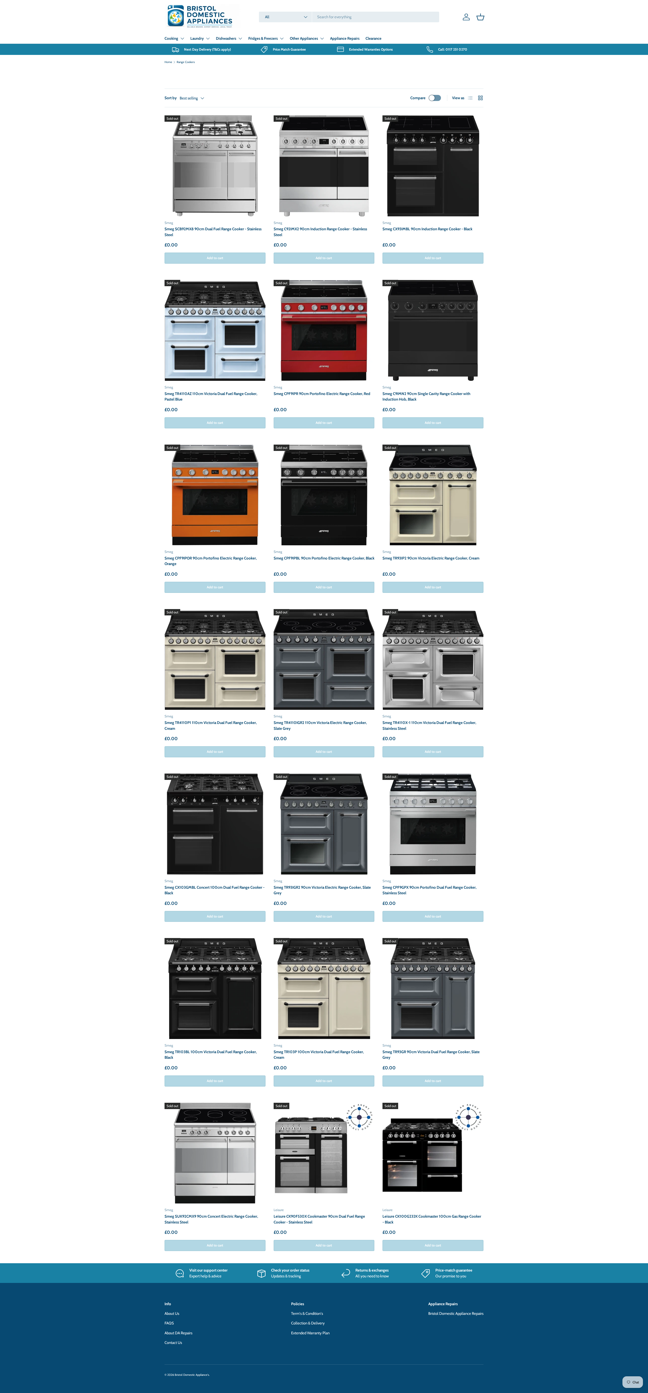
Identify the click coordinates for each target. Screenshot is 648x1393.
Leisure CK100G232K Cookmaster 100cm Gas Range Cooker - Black (431, 1219)
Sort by (171, 98)
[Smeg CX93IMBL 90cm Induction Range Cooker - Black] (432, 165)
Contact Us (173, 1342)
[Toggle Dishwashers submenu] (240, 38)
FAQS (169, 1323)
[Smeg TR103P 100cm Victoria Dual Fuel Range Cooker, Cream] (324, 988)
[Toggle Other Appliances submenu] (322, 38)
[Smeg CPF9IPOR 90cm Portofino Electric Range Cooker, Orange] (215, 495)
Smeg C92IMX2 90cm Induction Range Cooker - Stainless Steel (320, 232)
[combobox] (349, 17)
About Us (172, 1313)
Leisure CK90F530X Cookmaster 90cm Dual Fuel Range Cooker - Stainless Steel (319, 1219)
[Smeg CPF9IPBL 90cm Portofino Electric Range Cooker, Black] (324, 495)
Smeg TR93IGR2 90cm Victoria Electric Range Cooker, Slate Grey (322, 890)
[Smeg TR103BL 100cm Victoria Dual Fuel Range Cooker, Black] (215, 988)
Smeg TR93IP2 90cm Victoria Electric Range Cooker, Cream (430, 558)
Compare (418, 98)
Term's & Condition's (307, 1313)
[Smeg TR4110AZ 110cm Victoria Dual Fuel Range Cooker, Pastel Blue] (215, 330)
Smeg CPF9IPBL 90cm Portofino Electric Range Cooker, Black (324, 558)
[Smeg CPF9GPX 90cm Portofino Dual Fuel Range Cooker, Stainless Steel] (432, 824)
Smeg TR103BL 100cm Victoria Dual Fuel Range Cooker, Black (211, 1055)
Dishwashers (226, 38)
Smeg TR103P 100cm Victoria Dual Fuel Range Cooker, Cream (319, 1055)
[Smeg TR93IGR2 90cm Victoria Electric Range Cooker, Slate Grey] (324, 824)
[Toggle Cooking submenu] (182, 38)
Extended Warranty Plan (310, 1333)
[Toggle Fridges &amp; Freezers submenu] (282, 38)
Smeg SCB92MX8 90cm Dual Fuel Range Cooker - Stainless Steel (213, 232)
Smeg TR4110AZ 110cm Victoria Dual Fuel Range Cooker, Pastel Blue (211, 396)
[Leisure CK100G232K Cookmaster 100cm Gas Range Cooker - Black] (432, 1153)
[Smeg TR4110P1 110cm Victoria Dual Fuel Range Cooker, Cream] (215, 659)
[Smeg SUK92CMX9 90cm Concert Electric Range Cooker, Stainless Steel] (215, 1153)
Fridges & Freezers (263, 38)
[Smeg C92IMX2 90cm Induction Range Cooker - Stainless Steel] (324, 165)
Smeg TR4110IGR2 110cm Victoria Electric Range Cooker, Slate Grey (320, 725)
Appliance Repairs (344, 38)
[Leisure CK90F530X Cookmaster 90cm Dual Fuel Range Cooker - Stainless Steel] (324, 1153)
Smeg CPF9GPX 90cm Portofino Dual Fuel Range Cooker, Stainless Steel (429, 890)
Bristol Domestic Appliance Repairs (455, 1313)
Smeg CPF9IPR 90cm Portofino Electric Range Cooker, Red (322, 393)
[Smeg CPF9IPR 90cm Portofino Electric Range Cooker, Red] (324, 330)
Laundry (197, 38)
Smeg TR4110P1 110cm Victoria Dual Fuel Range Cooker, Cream (211, 725)
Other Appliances (304, 38)
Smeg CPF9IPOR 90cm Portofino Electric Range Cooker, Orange (211, 561)
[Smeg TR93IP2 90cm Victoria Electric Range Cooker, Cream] (432, 495)
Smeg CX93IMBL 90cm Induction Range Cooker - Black (427, 229)
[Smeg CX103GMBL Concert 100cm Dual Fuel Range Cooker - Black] (215, 824)
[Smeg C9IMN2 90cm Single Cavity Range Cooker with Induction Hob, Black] (432, 330)
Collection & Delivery (308, 1323)
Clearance (373, 38)
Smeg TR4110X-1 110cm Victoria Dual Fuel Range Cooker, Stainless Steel (429, 725)
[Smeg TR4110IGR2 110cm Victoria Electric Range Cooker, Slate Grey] (324, 659)
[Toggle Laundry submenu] (208, 38)
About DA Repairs (178, 1333)
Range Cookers (186, 62)
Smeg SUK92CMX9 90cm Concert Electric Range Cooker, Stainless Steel (211, 1219)
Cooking (171, 38)
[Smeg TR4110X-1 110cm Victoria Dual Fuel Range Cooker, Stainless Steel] (432, 659)
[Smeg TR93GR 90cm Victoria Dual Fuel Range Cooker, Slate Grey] (432, 988)
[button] (480, 17)
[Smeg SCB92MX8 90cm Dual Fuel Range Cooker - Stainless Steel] (215, 165)
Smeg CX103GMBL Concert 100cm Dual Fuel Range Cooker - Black (215, 890)
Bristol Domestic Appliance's (192, 1375)
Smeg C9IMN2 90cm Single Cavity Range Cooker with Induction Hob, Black (426, 396)
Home (168, 62)
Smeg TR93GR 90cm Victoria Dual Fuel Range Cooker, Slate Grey (431, 1055)
